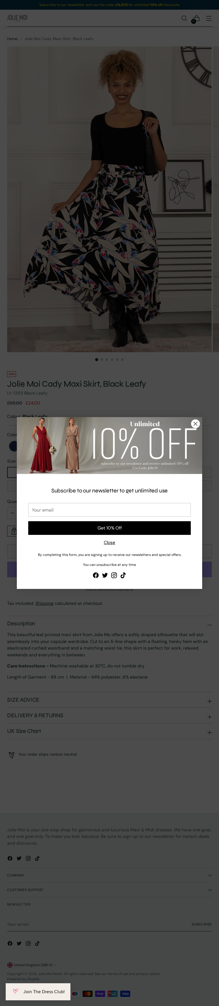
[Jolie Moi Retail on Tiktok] (123, 576)
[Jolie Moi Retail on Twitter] (105, 576)
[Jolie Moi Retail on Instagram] (114, 576)
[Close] (195, 423)
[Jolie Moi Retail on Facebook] (95, 576)
